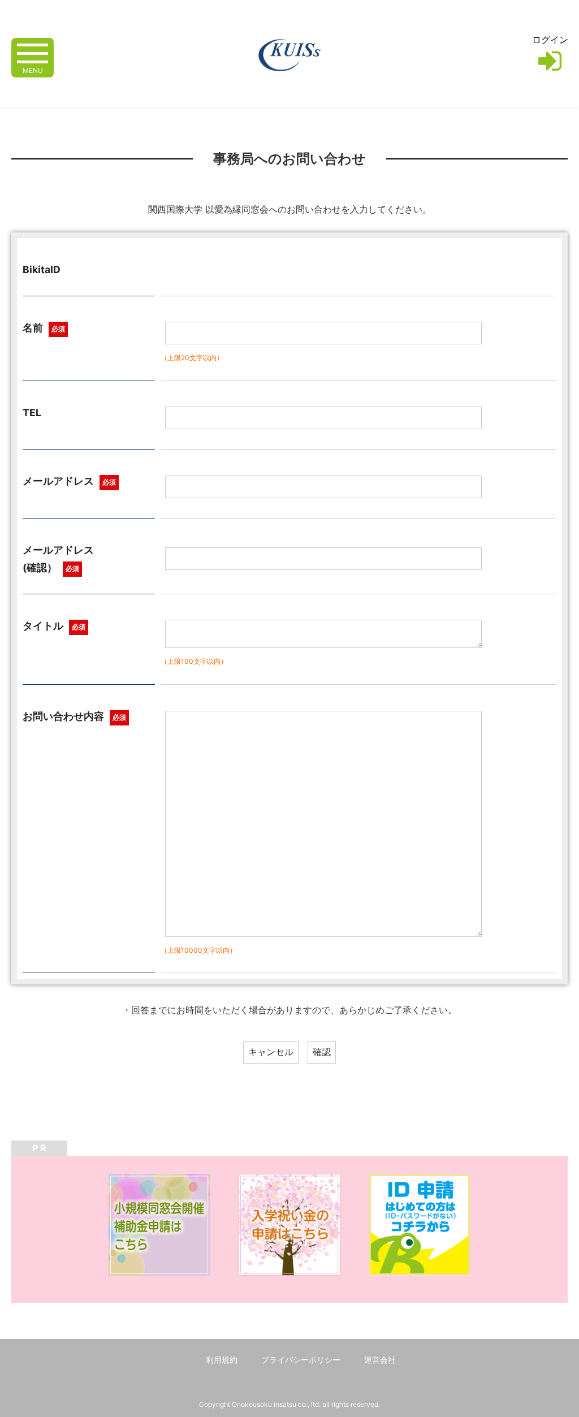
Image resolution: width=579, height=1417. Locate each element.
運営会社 (380, 1359)
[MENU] (32, 52)
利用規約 (221, 1359)
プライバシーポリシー (300, 1359)
